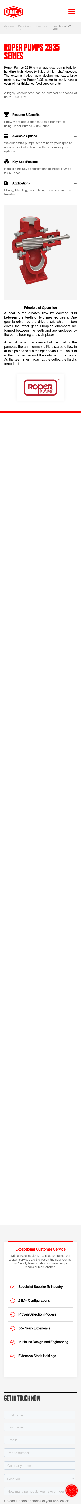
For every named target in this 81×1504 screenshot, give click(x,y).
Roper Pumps (42, 26)
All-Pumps (9, 26)
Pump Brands (24, 26)
